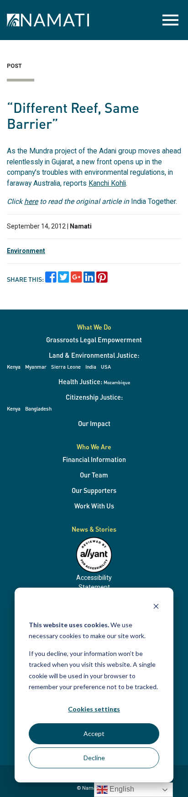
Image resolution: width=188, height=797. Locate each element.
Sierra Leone (66, 366)
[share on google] (76, 279)
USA (106, 366)
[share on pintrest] (102, 279)
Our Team (94, 475)
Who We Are (94, 446)
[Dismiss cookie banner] (156, 607)
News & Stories (94, 529)
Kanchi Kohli (107, 183)
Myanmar (36, 366)
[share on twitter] (63, 279)
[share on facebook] (51, 279)
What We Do (94, 327)
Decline (94, 757)
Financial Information (94, 459)
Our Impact (94, 423)
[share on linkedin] (89, 279)
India (90, 366)
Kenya (14, 366)
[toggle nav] (170, 20)
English (121, 789)
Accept (94, 733)
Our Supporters (94, 490)
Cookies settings (94, 709)
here (31, 201)
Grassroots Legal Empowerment (94, 339)
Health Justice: (94, 381)
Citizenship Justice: (94, 397)
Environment (26, 250)
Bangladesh (38, 408)
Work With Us (94, 506)
